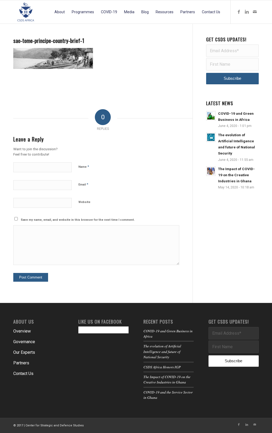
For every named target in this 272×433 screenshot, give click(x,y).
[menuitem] (59, 12)
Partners (21, 362)
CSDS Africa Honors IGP (162, 366)
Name (83, 167)
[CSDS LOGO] (25, 12)
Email (83, 184)
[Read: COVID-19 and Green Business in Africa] (211, 116)
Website (84, 202)
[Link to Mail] (255, 12)
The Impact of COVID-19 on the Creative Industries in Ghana (236, 175)
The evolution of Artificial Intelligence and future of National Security (162, 351)
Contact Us (23, 373)
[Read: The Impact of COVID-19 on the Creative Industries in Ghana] (211, 171)
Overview (22, 331)
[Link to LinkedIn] (247, 12)
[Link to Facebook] (239, 12)
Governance (24, 341)
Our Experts (24, 352)
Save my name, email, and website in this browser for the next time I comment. (78, 220)
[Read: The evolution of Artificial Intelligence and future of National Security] (211, 137)
